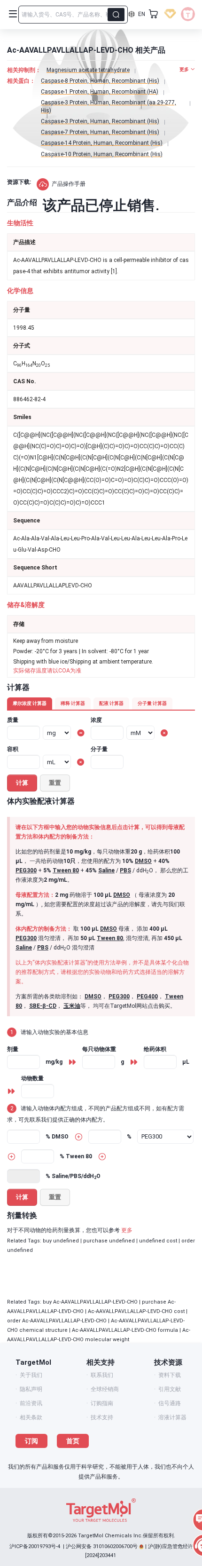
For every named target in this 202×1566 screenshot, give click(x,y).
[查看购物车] (153, 14)
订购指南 (102, 1403)
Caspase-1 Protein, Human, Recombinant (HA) (99, 91)
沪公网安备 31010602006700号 (102, 1546)
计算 (22, 782)
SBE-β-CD (42, 1006)
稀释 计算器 (73, 703)
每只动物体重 (99, 1049)
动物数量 (32, 1078)
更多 (126, 1230)
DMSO (143, 861)
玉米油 (71, 1006)
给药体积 (155, 1049)
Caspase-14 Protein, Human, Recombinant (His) (102, 143)
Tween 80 (66, 870)
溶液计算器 (172, 1417)
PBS (125, 870)
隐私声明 (31, 1389)
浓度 (96, 720)
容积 (12, 749)
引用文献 (169, 1389)
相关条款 (31, 1417)
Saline (106, 870)
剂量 (12, 1049)
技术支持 (102, 1417)
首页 (72, 1441)
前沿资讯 (31, 1403)
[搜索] (116, 14)
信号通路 (169, 1403)
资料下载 (169, 1375)
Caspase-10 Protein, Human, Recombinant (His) (102, 154)
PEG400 (147, 996)
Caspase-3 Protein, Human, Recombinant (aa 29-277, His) (108, 106)
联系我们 (102, 1375)
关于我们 (31, 1375)
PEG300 (26, 870)
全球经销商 (105, 1389)
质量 (12, 720)
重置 (55, 782)
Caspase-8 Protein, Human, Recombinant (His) (100, 81)
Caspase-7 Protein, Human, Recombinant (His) (100, 132)
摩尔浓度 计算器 (30, 703)
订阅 (31, 1441)
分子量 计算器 (152, 703)
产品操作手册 (68, 184)
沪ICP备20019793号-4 (34, 1546)
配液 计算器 (111, 703)
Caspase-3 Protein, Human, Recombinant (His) (100, 121)
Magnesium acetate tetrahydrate (88, 70)
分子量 (99, 749)
